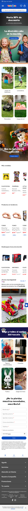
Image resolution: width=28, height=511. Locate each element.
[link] (6, 181)
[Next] (24, 306)
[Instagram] (15, 500)
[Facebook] (12, 500)
